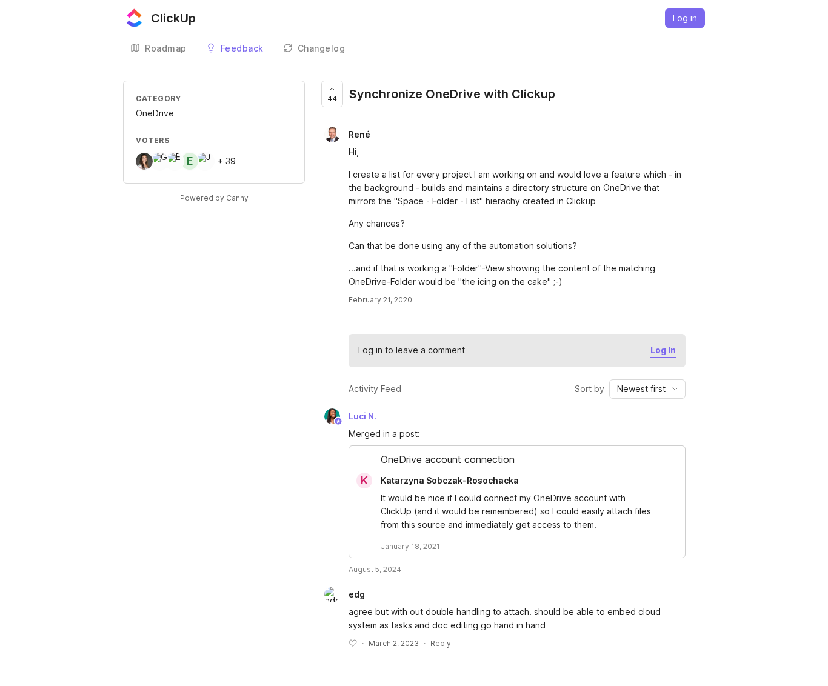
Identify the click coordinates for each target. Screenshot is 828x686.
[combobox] (647, 389)
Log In (663, 350)
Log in (685, 18)
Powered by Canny (214, 197)
